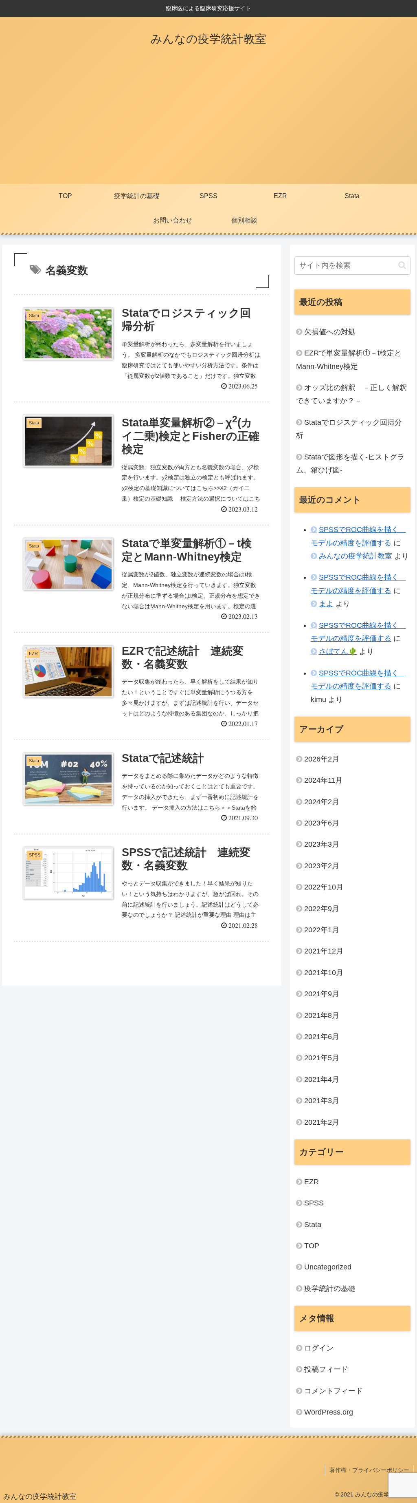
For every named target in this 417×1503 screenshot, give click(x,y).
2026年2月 (321, 759)
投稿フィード (326, 1369)
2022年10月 (323, 887)
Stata (312, 1224)
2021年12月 (323, 951)
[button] (402, 265)
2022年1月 (321, 930)
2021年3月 (321, 1101)
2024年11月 (323, 780)
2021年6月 (321, 1037)
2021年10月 (323, 973)
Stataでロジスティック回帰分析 (349, 428)
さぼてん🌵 (338, 651)
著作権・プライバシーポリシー (369, 1470)
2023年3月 (321, 844)
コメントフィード (333, 1391)
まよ (326, 604)
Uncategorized (327, 1267)
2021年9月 (321, 994)
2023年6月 (321, 823)
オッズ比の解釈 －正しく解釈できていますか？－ (351, 394)
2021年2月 (321, 1122)
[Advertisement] (208, 123)
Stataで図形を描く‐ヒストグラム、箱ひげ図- (350, 463)
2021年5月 (321, 1058)
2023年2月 (321, 866)
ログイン (319, 1348)
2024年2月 (321, 802)
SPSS (314, 1203)
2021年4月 (321, 1079)
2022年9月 (321, 909)
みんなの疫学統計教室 (355, 556)
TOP (311, 1246)
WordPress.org (328, 1412)
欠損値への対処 (330, 332)
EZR (311, 1182)
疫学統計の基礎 (330, 1289)
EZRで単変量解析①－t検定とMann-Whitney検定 (349, 359)
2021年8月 (321, 1015)
